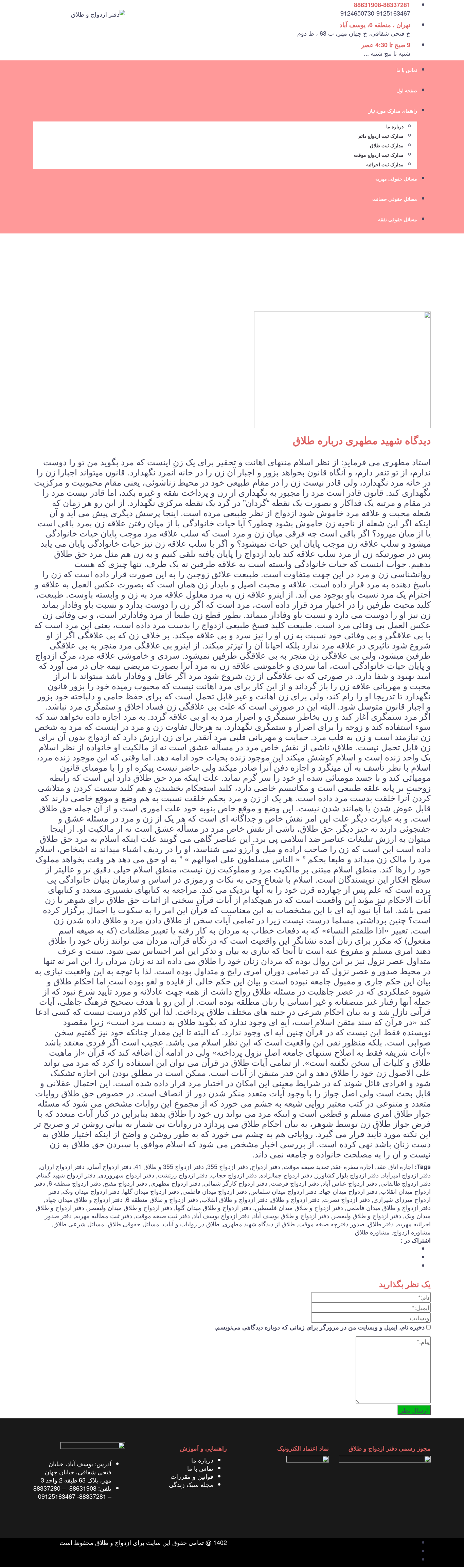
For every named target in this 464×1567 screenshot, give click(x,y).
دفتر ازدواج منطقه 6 (75, 1182)
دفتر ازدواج (265, 1166)
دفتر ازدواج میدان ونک (91, 1191)
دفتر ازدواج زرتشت (183, 1174)
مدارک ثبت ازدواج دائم (381, 136)
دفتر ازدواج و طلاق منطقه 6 (162, 1199)
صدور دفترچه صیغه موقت (331, 1223)
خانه (425, 278)
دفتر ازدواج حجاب (234, 1174)
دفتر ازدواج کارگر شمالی (235, 1182)
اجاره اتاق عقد (395, 1166)
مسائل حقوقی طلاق (133, 1223)
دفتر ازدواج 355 (227, 1166)
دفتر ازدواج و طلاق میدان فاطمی (388, 1207)
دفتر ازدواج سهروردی (126, 1174)
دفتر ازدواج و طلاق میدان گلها (213, 1207)
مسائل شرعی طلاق (78, 1223)
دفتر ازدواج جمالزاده (286, 1174)
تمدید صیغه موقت (306, 1166)
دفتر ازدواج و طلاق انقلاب (234, 1199)
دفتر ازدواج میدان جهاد (348, 1191)
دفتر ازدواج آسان (109, 1166)
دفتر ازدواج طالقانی (405, 1182)
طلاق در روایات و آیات (191, 1223)
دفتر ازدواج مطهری (175, 1182)
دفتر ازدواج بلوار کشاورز (347, 1174)
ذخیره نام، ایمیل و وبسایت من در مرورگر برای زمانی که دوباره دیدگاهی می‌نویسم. (319, 1327)
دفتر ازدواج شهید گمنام (66, 1174)
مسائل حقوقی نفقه (397, 219)
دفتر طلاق (381, 1223)
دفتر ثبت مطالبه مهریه (103, 1215)
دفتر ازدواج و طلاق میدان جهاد (84, 1199)
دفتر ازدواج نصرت (346, 1199)
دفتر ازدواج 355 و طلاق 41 (169, 1166)
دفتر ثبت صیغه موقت (163, 1215)
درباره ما (395, 126)
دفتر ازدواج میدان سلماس (283, 1191)
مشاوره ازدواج (412, 1231)
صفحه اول (406, 90)
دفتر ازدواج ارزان (62, 1166)
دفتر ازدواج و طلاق (295, 1199)
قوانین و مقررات (192, 1476)
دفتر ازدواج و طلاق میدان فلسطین (299, 1207)
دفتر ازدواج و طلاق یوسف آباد (291, 1215)
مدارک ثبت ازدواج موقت (379, 155)
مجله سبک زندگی (191, 1484)
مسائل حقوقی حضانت (394, 199)
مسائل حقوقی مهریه (396, 179)
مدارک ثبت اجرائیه (385, 164)
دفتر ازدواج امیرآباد (406, 1174)
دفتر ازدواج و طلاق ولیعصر (367, 1215)
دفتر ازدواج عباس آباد (349, 1182)
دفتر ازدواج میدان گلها (151, 1191)
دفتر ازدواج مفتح (125, 1182)
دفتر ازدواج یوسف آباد (221, 1215)
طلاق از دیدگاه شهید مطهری (259, 1223)
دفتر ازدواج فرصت (295, 1182)
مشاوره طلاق (372, 1231)
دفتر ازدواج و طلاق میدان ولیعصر (130, 1207)
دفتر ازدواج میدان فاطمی (214, 1191)
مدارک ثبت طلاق (387, 145)
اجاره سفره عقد (352, 1166)
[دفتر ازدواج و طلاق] (98, 12)
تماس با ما (406, 70)
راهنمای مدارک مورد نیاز (393, 111)
